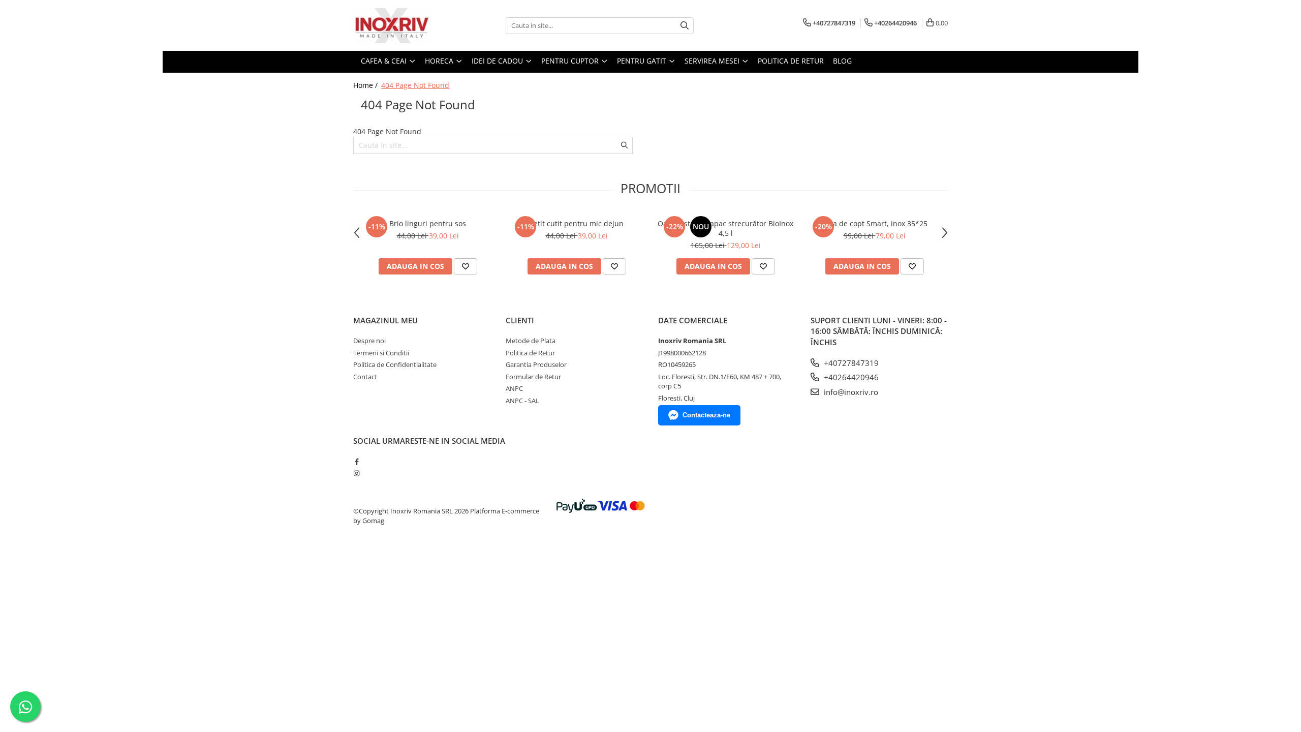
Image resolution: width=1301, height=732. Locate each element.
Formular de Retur (533, 376)
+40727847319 (850, 363)
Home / (366, 85)
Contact (365, 376)
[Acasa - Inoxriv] (404, 25)
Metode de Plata (530, 340)
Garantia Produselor (536, 364)
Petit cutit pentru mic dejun (577, 223)
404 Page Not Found (415, 85)
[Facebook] (356, 461)
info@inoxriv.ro (850, 392)
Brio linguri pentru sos (427, 223)
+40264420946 (850, 377)
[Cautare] (684, 25)
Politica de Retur (791, 61)
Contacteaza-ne (706, 415)
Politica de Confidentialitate (395, 364)
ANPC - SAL (522, 400)
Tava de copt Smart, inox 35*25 (874, 223)
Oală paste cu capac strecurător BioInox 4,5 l (725, 228)
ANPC (514, 388)
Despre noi (369, 340)
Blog (842, 61)
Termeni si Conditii (381, 352)
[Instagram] (356, 473)
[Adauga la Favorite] (465, 266)
